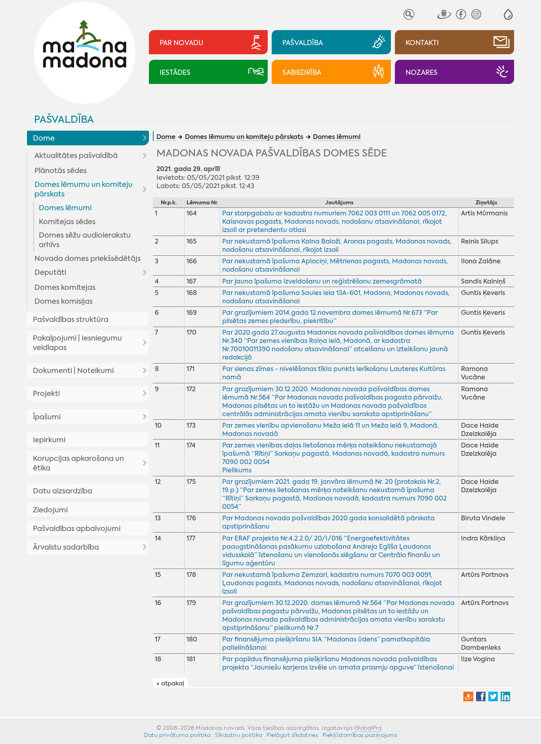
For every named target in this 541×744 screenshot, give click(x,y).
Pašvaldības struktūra (71, 319)
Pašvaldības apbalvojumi (76, 528)
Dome (44, 138)
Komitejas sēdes (67, 221)
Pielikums (236, 470)
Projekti (46, 393)
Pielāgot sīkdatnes (292, 734)
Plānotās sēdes (60, 170)
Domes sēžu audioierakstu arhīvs (85, 239)
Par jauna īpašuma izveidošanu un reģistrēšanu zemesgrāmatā (322, 281)
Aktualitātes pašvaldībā (76, 155)
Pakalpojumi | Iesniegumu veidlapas (77, 342)
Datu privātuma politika (177, 734)
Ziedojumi (50, 510)
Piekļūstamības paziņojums (360, 734)
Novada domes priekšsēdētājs (87, 258)
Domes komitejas (64, 287)
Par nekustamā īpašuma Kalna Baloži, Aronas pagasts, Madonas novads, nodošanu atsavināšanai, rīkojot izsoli (336, 245)
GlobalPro (368, 727)
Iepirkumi (49, 440)
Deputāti (50, 272)
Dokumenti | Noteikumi (73, 370)
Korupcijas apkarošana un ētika (78, 463)
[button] (508, 14)
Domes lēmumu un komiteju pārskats (83, 189)
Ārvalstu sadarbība (66, 547)
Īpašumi (47, 417)
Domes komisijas (63, 301)
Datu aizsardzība (62, 491)
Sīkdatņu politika (239, 734)
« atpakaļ (170, 683)
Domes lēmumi (65, 208)
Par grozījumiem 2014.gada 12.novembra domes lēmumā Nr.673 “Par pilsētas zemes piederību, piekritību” (330, 316)
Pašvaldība (64, 119)
